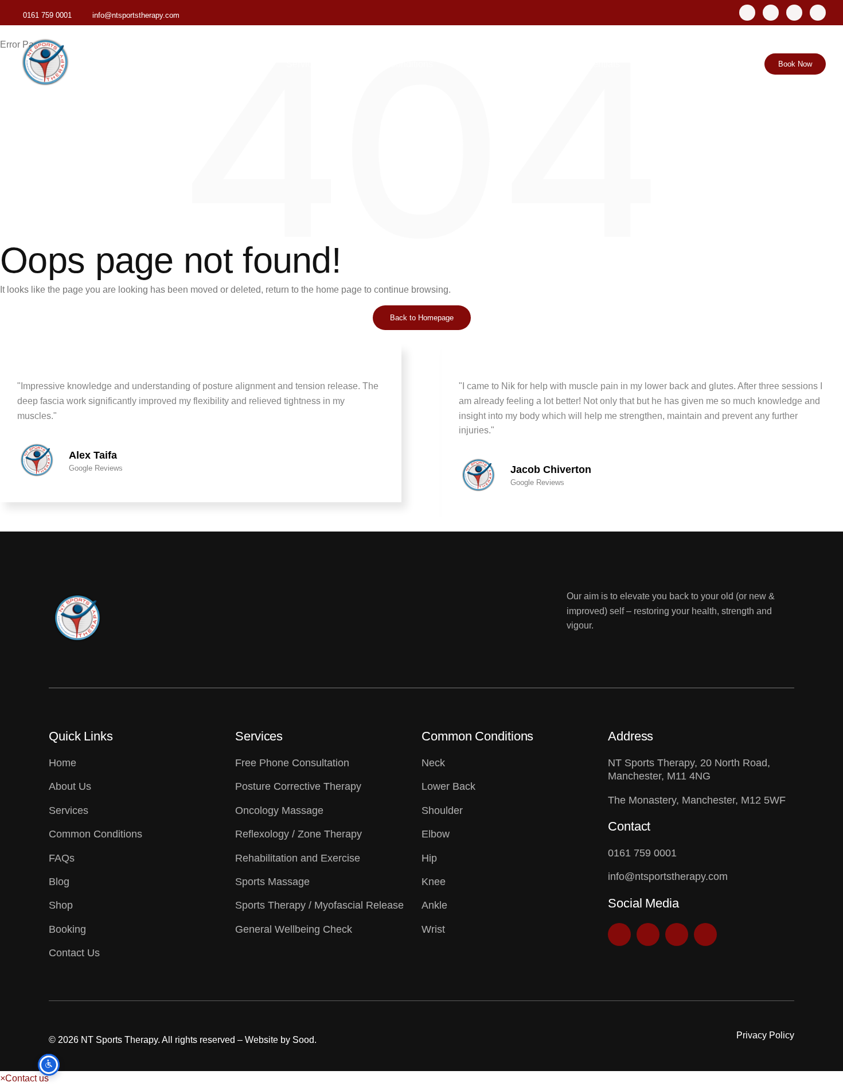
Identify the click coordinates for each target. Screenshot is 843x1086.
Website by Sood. (281, 1040)
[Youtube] (818, 13)
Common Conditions (391, 64)
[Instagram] (747, 13)
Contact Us (665, 64)
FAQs (471, 64)
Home (190, 64)
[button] (412, 508)
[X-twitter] (794, 13)
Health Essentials (584, 64)
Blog (515, 64)
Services (304, 64)
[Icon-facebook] (771, 13)
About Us (244, 64)
